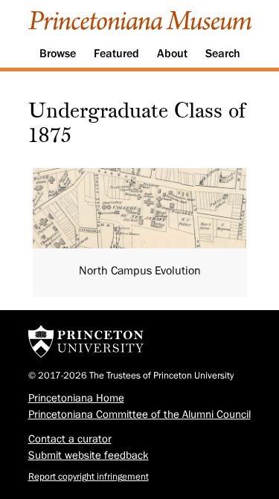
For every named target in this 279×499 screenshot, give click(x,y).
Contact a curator (70, 439)
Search (222, 53)
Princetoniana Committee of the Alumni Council (139, 414)
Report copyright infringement (88, 476)
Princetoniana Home (76, 398)
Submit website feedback (88, 455)
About (172, 53)
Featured (116, 53)
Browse (57, 53)
